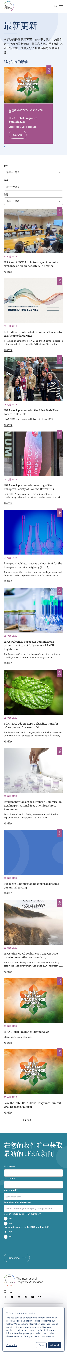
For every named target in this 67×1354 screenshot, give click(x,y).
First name (10, 1166)
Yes (10, 1223)
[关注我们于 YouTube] (32, 1296)
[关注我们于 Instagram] (25, 1296)
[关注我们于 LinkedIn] (19, 1296)
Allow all (54, 1345)
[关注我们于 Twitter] (12, 1296)
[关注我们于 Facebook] (5, 1296)
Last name (10, 1178)
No (10, 1218)
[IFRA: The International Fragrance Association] (9, 6)
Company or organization (17, 1202)
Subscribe (14, 1258)
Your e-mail (10, 1190)
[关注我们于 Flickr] (39, 1296)
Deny (41, 1345)
